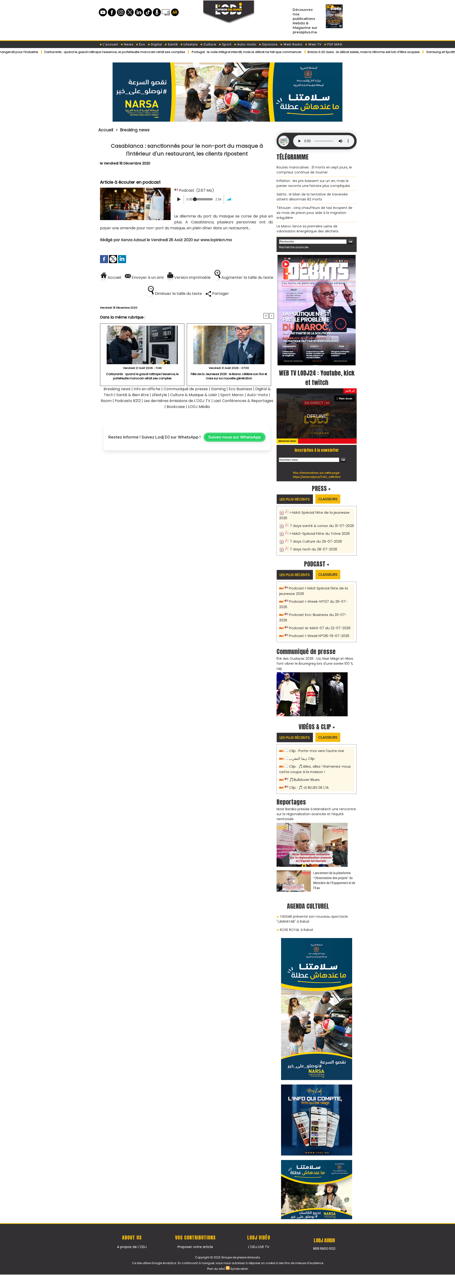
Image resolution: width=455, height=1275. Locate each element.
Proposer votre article (195, 1246)
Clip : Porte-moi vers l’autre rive (316, 750)
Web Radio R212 (324, 1248)
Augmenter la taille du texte (246, 277)
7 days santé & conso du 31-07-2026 (322, 525)
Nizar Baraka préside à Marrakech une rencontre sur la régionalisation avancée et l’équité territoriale (316, 814)
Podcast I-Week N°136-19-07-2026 (319, 635)
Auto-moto (246, 44)
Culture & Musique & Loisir (194, 395)
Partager (220, 293)
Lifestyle (190, 44)
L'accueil (110, 44)
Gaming (218, 389)
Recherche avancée (293, 247)
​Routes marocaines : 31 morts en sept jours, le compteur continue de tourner (314, 170)
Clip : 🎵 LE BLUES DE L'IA (309, 787)
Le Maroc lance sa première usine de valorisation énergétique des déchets (307, 229)
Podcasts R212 (128, 400)
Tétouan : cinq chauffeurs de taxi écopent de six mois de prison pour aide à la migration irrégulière (314, 212)
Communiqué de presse (186, 389)
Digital (156, 44)
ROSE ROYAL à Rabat (296, 929)
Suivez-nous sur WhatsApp (234, 437)
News (128, 44)
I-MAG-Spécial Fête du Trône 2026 (320, 533)
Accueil (105, 130)
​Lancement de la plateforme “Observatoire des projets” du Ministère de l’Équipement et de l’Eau (334, 880)
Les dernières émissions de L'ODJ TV (177, 400)
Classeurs (327, 498)
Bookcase (176, 406)
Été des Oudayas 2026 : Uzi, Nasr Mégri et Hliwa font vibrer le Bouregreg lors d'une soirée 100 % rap (315, 663)
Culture (209, 44)
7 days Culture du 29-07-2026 (316, 541)
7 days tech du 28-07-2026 (313, 549)
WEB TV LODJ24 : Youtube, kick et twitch (317, 377)
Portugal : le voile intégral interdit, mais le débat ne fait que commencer (208, 52)
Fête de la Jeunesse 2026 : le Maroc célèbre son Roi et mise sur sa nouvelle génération (229, 376)
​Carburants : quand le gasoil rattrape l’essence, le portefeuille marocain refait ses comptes (75, 52)
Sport (226, 44)
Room (106, 400)
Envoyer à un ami (147, 277)
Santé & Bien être (132, 395)
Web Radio (292, 44)
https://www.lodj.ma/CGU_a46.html (317, 477)
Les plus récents (295, 499)
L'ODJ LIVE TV (258, 1246)
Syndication (239, 1269)
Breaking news (135, 130)
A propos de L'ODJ (132, 1246)
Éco (141, 44)
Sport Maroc (232, 395)
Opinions (269, 44)
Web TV (314, 44)
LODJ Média (199, 406)
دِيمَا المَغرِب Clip (302, 758)
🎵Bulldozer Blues (304, 779)
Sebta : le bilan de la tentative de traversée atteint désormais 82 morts (312, 197)
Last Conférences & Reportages (243, 400)
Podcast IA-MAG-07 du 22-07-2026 (319, 627)
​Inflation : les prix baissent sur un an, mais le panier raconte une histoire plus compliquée (313, 183)
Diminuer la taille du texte (178, 293)
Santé (172, 44)
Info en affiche (147, 389)
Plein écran (345, 398)
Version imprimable (192, 277)
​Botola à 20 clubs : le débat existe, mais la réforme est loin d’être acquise (325, 52)
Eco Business (240, 389)
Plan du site (215, 1269)
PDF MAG (334, 44)
